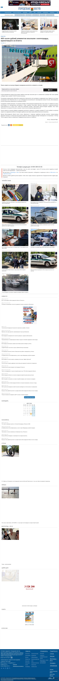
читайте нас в (18, 125)
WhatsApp (13, 172)
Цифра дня (5, 568)
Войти (52, 675)
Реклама (51, 669)
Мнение (52, 656)
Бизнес (26, 657)
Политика (27, 653)
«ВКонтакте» (53, 172)
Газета (4, 609)
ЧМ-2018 (42, 653)
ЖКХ (34, 12)
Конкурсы (52, 12)
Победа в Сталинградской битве (43, 657)
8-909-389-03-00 (36, 167)
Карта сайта (52, 674)
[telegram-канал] (1, 668)
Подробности (53, 651)
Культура (39, 12)
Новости (4, 296)
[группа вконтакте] (3, 668)
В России (4, 628)
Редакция (15, 664)
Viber (18, 172)
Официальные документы (18, 666)
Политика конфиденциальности (29, 678)
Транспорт (33, 664)
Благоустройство (17, 12)
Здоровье (25, 12)
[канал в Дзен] (7, 668)
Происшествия (8, 12)
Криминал (33, 655)
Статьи (4, 443)
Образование (34, 657)
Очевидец (27, 666)
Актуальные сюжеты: (9, 15)
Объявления (53, 665)
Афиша (4, 485)
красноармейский (53, 122)
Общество (3, 36)
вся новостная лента (29, 397)
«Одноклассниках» (7, 173)
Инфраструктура (35, 662)
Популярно (5, 420)
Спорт (30, 12)
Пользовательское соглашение (17, 678)
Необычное (45, 12)
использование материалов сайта (7, 679)
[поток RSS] (9, 668)
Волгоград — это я (53, 659)
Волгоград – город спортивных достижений (44, 661)
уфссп (47, 122)
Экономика (27, 655)
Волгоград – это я (7, 526)
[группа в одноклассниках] (5, 668)
